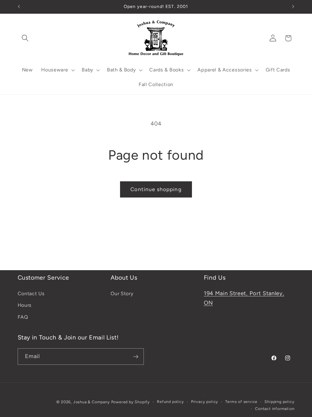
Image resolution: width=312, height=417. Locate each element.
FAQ (23, 317)
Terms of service (241, 401)
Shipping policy (279, 401)
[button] (25, 38)
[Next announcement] (293, 6)
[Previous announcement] (19, 6)
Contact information (274, 408)
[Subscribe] (136, 356)
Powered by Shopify (130, 402)
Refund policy (170, 401)
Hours (25, 305)
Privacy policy (204, 401)
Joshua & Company (91, 402)
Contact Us (31, 293)
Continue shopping (156, 189)
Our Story (122, 293)
